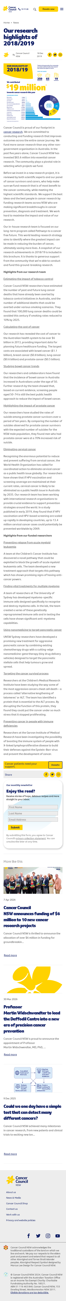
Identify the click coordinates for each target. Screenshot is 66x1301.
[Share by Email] (60, 55)
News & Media (13, 1197)
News (16, 22)
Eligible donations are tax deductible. (30, 1292)
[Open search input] (34, 9)
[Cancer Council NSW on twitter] (38, 1236)
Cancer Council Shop (17, 1203)
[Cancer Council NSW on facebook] (28, 1236)
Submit (15, 827)
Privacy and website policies (20, 1220)
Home (7, 22)
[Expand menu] (61, 9)
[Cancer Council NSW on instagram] (48, 1236)
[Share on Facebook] (50, 55)
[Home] (9, 9)
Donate (55, 764)
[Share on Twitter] (55, 55)
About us (11, 1192)
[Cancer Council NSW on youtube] (57, 1236)
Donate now (48, 8)
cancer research (13, 132)
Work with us (13, 1214)
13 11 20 (24, 9)
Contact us (12, 1208)
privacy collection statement (31, 838)
